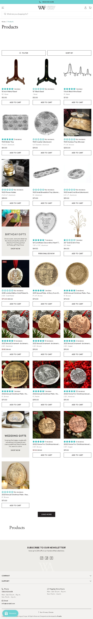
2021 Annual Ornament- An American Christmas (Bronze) (46, 343)
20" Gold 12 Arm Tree (72, 243)
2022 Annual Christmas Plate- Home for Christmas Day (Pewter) (46, 394)
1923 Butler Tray (8, 142)
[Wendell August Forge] (46, 8)
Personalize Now (46, 254)
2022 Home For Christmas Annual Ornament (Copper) (77, 444)
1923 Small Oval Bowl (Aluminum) (76, 192)
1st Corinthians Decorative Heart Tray (46, 243)
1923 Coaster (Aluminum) (42, 142)
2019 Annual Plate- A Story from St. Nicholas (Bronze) (46, 293)
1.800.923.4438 (48, 2)
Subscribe (46, 563)
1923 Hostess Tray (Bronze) (74, 142)
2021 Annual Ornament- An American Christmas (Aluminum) (15, 343)
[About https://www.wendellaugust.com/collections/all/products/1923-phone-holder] (15, 173)
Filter (25, 53)
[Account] (85, 8)
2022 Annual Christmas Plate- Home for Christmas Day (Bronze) (15, 394)
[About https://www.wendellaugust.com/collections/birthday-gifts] (15, 218)
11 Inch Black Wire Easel (72, 91)
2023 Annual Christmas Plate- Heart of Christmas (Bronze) (15, 494)
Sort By (69, 53)
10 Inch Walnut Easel (9, 91)
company (6, 588)
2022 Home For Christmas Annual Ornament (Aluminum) (77, 394)
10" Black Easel (38, 91)
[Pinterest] (51, 570)
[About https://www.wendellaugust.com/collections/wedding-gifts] (15, 419)
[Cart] (90, 8)
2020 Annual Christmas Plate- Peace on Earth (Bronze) (77, 293)
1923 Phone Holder (9, 192)
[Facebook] (46, 570)
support (5, 593)
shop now (15, 249)
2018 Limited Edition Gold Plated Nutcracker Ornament (15, 293)
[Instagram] (41, 570)
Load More (46, 514)
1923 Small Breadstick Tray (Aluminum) (46, 192)
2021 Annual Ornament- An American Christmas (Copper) (77, 343)
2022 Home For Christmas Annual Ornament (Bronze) (46, 444)
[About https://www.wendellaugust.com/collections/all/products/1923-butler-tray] (15, 122)
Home (3, 21)
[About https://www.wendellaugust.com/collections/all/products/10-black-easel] (46, 72)
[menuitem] (85, 8)
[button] (15, 8)
